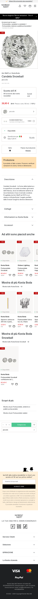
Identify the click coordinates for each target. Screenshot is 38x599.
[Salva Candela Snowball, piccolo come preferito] (34, 425)
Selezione (7, 545)
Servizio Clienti (9, 537)
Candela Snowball (7, 28)
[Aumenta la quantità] (9, 425)
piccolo (5, 430)
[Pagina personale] (19, 5)
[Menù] (35, 5)
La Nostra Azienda (10, 560)
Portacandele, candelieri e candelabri (14, 24)
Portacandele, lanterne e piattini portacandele (16, 26)
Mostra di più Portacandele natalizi (15, 413)
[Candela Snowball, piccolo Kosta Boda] (19, 50)
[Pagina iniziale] (6, 6)
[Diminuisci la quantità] (3, 425)
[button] (5, 83)
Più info (32, 137)
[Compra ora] (14, 275)
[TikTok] (25, 526)
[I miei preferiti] (24, 5)
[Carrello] (30, 5)
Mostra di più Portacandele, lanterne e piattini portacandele (16, 408)
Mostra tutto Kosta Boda (11, 286)
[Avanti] (34, 50)
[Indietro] (4, 50)
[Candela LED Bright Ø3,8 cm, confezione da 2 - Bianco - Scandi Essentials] (5, 121)
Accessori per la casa (8, 22)
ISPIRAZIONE (8, 552)
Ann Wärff (5, 73)
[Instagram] (19, 526)
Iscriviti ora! (29, 95)
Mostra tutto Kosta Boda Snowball (14, 342)
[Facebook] (13, 526)
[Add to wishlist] (10, 275)
